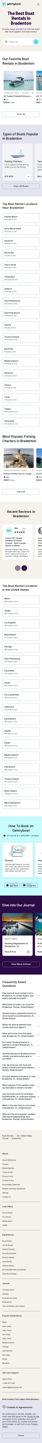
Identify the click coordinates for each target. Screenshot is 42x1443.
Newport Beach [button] (8, 1343)
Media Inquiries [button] (8, 1168)
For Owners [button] (6, 1217)
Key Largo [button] (6, 1355)
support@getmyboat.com (12, 1387)
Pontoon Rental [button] (8, 1257)
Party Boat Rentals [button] (9, 1274)
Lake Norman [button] (7, 1351)
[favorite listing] (33, 93)
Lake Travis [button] (6, 1338)
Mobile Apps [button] (7, 1221)
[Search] (36, 42)
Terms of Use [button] (33, 1416)
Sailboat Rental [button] (8, 1266)
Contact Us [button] (6, 1197)
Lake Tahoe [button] (7, 1330)
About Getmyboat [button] (9, 1160)
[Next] (24, 568)
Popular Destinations (12, 1316)
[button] (19, 80)
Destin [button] (4, 1359)
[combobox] (17, 42)
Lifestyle (5, 1294)
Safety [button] (4, 1225)
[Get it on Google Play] (30, 885)
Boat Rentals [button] (7, 1241)
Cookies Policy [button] (8, 1180)
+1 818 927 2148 (8, 1383)
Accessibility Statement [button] (11, 1185)
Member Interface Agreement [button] (13, 1189)
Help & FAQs (7, 1379)
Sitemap (5, 1193)
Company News (8, 1290)
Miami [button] (4, 1322)
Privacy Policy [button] (7, 1176)
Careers (5, 1164)
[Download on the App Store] (12, 885)
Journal (5, 1283)
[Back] (18, 568)
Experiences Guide (9, 1298)
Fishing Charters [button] (8, 1249)
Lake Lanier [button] (6, 1326)
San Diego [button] (6, 1334)
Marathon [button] (6, 1363)
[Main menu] (38, 4)
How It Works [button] (7, 1213)
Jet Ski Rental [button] (7, 1245)
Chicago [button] (5, 1347)
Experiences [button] (8, 1235)
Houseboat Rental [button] (9, 1253)
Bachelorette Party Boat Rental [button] (14, 1270)
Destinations (7, 1302)
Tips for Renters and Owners (13, 1306)
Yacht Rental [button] (7, 1262)
